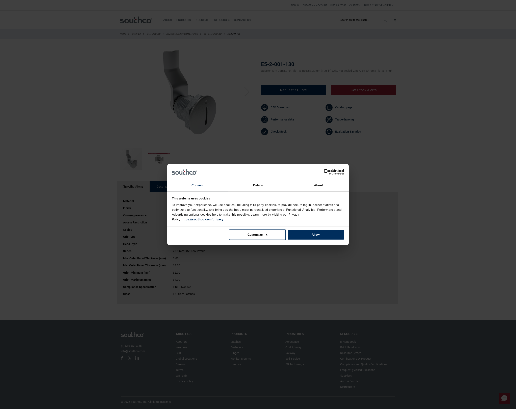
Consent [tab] (197, 185)
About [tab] (318, 185)
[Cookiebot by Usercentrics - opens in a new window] (326, 172)
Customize (255, 234)
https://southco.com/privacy (202, 219)
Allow (316, 234)
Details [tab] (258, 185)
